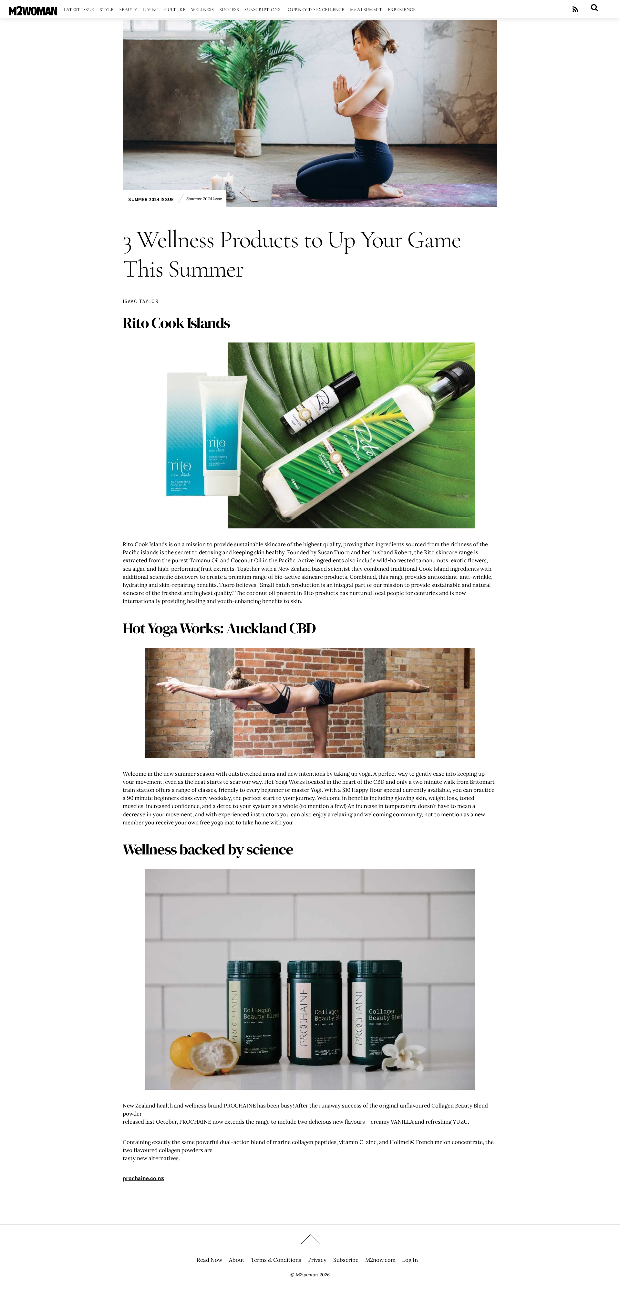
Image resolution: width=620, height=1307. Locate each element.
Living (151, 9)
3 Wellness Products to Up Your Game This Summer (292, 254)
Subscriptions (262, 9)
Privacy (317, 1259)
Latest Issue (79, 9)
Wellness (202, 9)
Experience (402, 9)
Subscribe (345, 1259)
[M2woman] (33, 12)
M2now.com (380, 1259)
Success (229, 9)
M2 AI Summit (366, 9)
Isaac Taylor (141, 301)
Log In (410, 1259)
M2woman (307, 1275)
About (236, 1259)
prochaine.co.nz (143, 1178)
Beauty (128, 9)
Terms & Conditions (276, 1259)
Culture (174, 9)
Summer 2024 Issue (151, 199)
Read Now (209, 1259)
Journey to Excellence (315, 9)
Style (106, 9)
